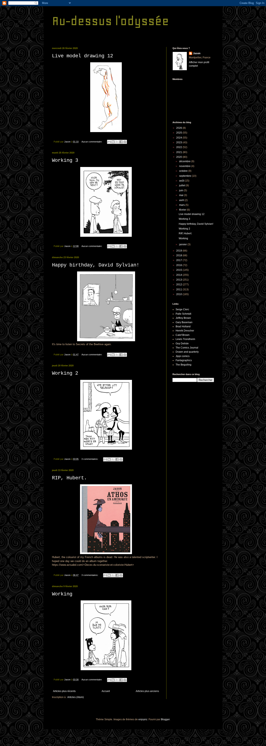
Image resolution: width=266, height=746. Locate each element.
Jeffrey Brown (183, 318)
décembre (185, 161)
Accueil (106, 691)
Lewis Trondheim (185, 339)
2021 (179, 152)
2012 (179, 284)
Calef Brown (183, 335)
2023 (179, 142)
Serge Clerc (182, 309)
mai (181, 195)
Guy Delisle (182, 343)
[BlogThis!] (113, 142)
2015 (179, 270)
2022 (179, 147)
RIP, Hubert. (69, 478)
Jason (196, 53)
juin (181, 190)
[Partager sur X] (117, 142)
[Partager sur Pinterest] (125, 142)
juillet (182, 185)
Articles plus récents (64, 691)
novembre (185, 166)
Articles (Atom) (75, 697)
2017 (179, 260)
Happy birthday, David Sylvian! (95, 265)
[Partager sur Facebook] (121, 142)
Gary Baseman (184, 322)
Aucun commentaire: (92, 141)
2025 (179, 132)
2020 (179, 157)
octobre (183, 170)
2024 (179, 137)
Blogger (165, 719)
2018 (179, 255)
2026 (179, 127)
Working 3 (65, 160)
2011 (179, 289)
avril (182, 200)
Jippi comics (183, 356)
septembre (185, 175)
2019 (179, 250)
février (183, 209)
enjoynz (142, 719)
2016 (179, 265)
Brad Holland (183, 326)
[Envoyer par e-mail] (109, 142)
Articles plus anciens (147, 691)
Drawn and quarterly (187, 351)
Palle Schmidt (183, 313)
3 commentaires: (90, 459)
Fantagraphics (184, 360)
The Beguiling (183, 364)
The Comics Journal (187, 347)
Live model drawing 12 (82, 56)
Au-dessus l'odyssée (110, 20)
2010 (179, 294)
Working (62, 594)
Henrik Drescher (185, 330)
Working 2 (65, 373)
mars (182, 205)
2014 (179, 275)
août (182, 180)
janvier (183, 244)
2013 (179, 279)
